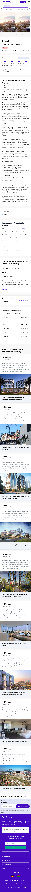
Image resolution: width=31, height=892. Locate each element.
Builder (17, 268)
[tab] (5, 268)
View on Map (25, 300)
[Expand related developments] (27, 794)
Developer (5, 268)
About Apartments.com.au (12, 880)
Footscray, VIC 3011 (15, 34)
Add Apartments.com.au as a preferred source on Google (17, 830)
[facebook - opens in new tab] (11, 872)
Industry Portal (19, 884)
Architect (12, 268)
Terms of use (9, 884)
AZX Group (5, 273)
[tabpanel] (15, 281)
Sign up (23, 2)
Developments (5, 34)
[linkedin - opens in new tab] (15, 872)
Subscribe (15, 847)
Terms (22, 810)
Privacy (22, 880)
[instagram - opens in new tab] (18, 872)
